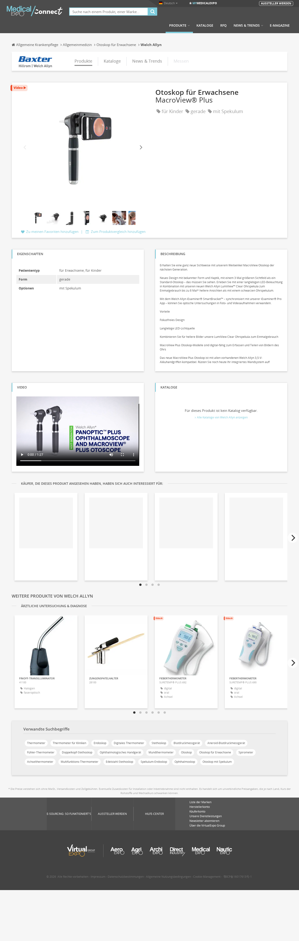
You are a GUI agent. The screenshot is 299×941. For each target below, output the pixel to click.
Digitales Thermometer (129, 743)
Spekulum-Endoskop (154, 762)
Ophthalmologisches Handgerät (120, 752)
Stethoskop (159, 743)
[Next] (140, 147)
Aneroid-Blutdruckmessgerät (226, 743)
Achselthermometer (40, 762)
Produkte (177, 25)
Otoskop (186, 752)
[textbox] (108, 11)
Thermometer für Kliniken (69, 743)
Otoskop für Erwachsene (215, 752)
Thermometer (36, 743)
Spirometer (245, 752)
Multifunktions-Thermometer (79, 762)
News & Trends (247, 25)
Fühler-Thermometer (40, 752)
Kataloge (204, 25)
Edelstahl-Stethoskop (119, 762)
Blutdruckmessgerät (187, 743)
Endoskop (100, 743)
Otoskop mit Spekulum (217, 762)
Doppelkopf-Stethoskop (77, 752)
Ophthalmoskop (184, 762)
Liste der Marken (200, 802)
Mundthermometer (161, 752)
